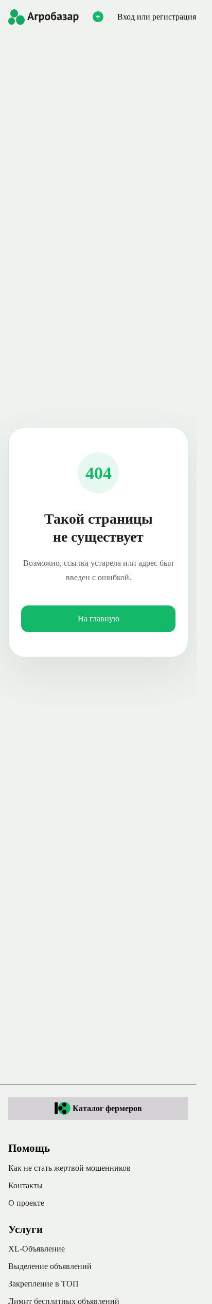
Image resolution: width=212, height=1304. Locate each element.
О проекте (26, 1203)
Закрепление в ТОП (43, 1283)
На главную (98, 618)
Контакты (25, 1185)
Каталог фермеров (107, 1108)
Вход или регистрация (156, 16)
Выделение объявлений (50, 1266)
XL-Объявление (36, 1248)
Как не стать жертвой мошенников (69, 1168)
